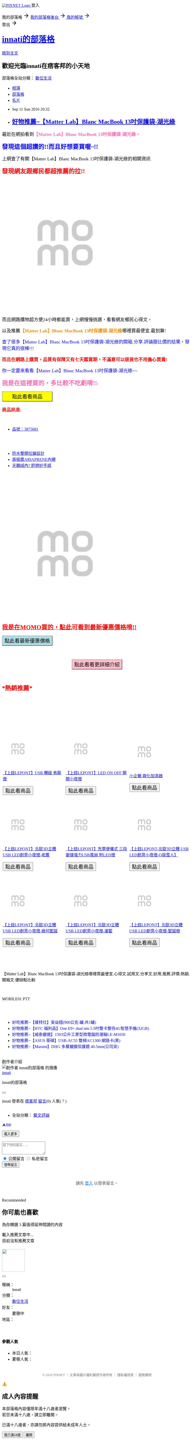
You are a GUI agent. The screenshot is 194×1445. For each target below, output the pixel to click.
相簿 (16, 88)
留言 (42, 1101)
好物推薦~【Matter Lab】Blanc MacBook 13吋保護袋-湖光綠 (93, 121)
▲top (6, 1124)
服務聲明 (145, 1375)
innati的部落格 (28, 39)
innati (6, 1072)
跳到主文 (10, 53)
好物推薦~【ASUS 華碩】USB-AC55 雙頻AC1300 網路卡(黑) (66, 1040)
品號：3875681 (25, 429)
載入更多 (10, 1134)
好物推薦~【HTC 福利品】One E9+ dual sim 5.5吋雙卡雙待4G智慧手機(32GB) (80, 1028)
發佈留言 (10, 1165)
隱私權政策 (125, 1375)
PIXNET (59, 1375)
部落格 (18, 94)
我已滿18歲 (12, 1435)
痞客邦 (31, 1101)
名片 (16, 100)
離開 (29, 1435)
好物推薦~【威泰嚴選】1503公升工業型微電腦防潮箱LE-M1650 (68, 1034)
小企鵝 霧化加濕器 (146, 776)
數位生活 (43, 78)
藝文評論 (41, 1115)
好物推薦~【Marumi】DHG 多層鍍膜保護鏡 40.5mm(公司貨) (65, 1046)
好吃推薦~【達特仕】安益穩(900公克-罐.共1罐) (54, 1022)
